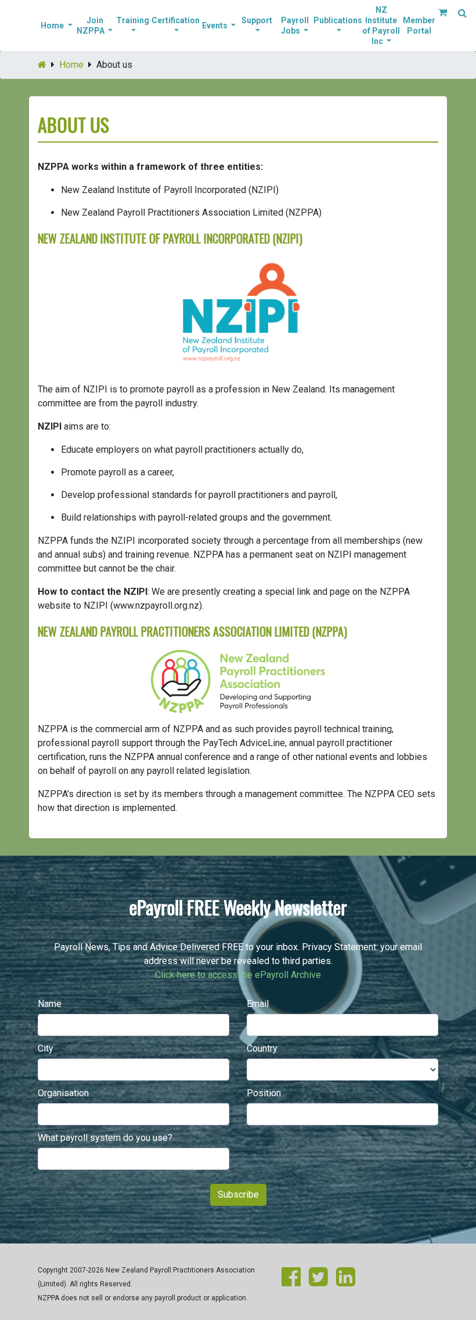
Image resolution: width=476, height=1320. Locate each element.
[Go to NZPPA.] (42, 64)
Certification (176, 20)
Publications (337, 20)
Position (264, 1093)
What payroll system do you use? (105, 1137)
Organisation (63, 1093)
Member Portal (419, 25)
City (45, 1048)
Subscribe (238, 1194)
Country (262, 1048)
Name (50, 1003)
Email (258, 1003)
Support (256, 20)
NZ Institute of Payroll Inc (381, 25)
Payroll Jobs (295, 25)
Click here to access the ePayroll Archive (238, 974)
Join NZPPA (91, 25)
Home (53, 25)
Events (215, 25)
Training (132, 20)
